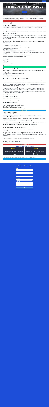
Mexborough (13, 141)
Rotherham (4, 141)
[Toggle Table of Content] (10, 23)
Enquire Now (24, 161)
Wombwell (16, 141)
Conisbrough (20, 141)
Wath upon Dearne (8, 141)
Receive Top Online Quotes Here (24, 144)
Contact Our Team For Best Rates (24, 110)
